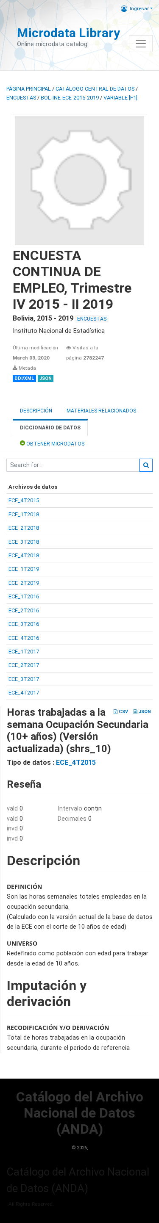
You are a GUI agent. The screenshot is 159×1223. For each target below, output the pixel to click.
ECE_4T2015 (23, 500)
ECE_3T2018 (23, 542)
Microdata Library (68, 32)
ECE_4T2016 (23, 638)
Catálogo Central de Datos (95, 89)
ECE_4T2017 (23, 692)
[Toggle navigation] (141, 43)
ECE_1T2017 (23, 651)
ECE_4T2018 (23, 555)
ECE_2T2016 (23, 610)
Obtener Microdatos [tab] (54, 444)
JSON (144, 711)
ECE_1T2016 (23, 596)
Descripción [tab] (36, 411)
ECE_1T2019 (23, 569)
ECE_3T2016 (23, 624)
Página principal (28, 89)
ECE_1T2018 (23, 514)
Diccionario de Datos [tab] (50, 428)
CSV (122, 711)
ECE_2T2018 (23, 528)
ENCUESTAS (21, 97)
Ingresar (139, 8)
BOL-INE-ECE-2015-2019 (70, 97)
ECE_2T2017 (23, 665)
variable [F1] (120, 97)
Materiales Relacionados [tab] (101, 411)
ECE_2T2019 (23, 583)
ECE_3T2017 (23, 679)
